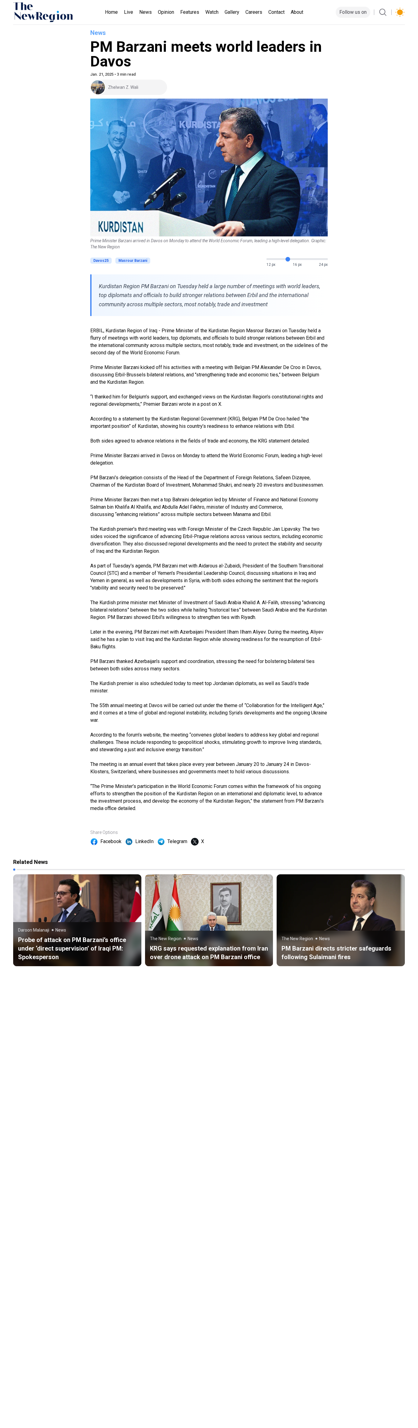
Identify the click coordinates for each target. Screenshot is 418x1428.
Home (111, 12)
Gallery (232, 12)
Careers (253, 12)
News (145, 12)
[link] (77, 920)
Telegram (177, 841)
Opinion (166, 12)
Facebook (110, 841)
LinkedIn (144, 841)
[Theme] (400, 12)
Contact (276, 12)
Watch (211, 12)
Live (128, 12)
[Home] (43, 12)
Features (189, 12)
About (297, 12)
